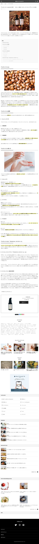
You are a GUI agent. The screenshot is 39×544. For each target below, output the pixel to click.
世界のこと (5, 402)
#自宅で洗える (20, 327)
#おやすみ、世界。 (4, 324)
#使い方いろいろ (9, 329)
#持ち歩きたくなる (23, 324)
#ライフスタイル (27, 333)
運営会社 (2, 534)
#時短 (36, 328)
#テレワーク (13, 330)
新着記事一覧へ (34, 471)
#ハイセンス (7, 332)
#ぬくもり (21, 333)
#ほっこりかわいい (21, 323)
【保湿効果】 (5, 49)
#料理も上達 (8, 326)
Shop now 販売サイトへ (24, 302)
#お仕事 (8, 333)
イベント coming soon (26, 402)
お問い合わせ (3, 537)
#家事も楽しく (26, 327)
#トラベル (23, 332)
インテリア (23, 408)
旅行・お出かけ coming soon (8, 399)
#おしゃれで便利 (18, 328)
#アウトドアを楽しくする (31, 326)
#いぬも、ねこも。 (4, 334)
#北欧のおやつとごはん (30, 328)
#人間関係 (2, 332)
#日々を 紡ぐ (12, 333)
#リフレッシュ (3, 333)
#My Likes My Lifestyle (5, 328)
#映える (15, 323)
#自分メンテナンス (33, 329)
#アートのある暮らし (4, 327)
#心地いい (23, 328)
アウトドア (23, 414)
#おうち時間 (12, 328)
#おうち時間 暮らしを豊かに (17, 329)
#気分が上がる (33, 333)
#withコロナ (33, 332)
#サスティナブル (26, 329)
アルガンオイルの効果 (6, 44)
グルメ (4, 411)
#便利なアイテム (3, 323)
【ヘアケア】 (5, 54)
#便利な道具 (3, 326)
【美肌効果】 (5, 47)
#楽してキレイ (12, 332)
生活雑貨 (4, 408)
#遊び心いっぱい (10, 323)
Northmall (2, 529)
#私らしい (24, 330)
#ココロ (10, 327)
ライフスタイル (5, 405)
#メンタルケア (18, 332)
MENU (1, 1)
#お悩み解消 (28, 332)
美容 (4, 414)
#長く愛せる (3, 330)
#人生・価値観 (21, 334)
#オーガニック (14, 327)
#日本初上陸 (10, 324)
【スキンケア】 (5, 52)
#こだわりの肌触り (28, 323)
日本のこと (23, 399)
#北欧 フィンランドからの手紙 (16, 326)
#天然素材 (34, 324)
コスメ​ (23, 411)
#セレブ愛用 (24, 326)
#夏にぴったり (3, 329)
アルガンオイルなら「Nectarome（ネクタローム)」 (10, 57)
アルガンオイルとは (5, 42)
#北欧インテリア (11, 334)
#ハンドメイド (29, 324)
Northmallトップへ (33, 509)
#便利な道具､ (8, 330)
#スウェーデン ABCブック (31, 330)
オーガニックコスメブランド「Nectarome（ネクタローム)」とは (13, 59)
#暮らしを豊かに (16, 324)
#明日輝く (17, 333)
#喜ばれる (16, 334)
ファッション (24, 405)
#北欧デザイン (19, 330)
